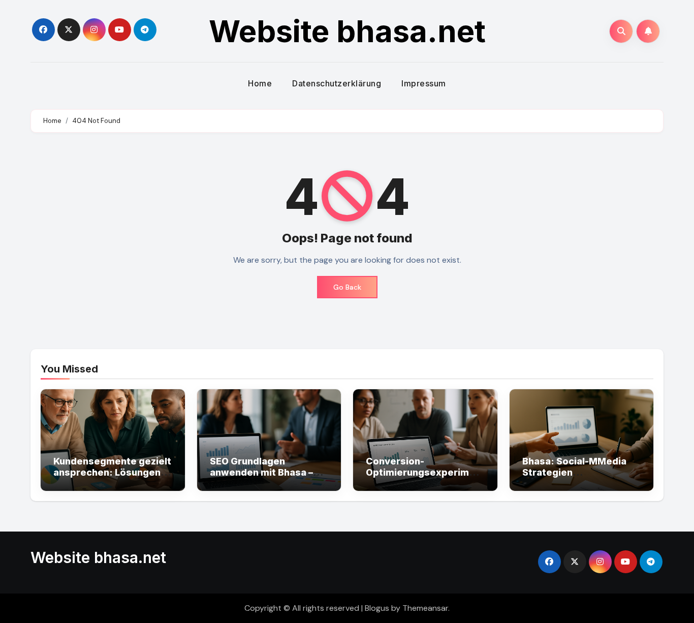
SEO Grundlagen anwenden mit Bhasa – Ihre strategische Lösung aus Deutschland (268, 478)
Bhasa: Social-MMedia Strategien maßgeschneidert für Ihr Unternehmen (579, 478)
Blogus (377, 608)
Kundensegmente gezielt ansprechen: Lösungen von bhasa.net (112, 472)
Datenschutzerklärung (336, 83)
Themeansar (425, 608)
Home (260, 83)
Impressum (423, 83)
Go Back (347, 287)
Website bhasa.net (347, 31)
